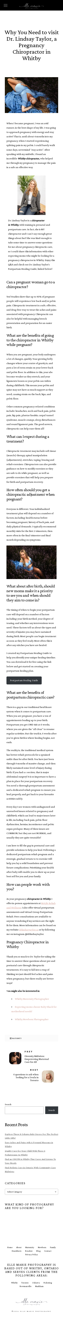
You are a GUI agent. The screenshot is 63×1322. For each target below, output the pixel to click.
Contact (48, 1251)
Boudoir (29, 1251)
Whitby (14, 1282)
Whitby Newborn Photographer (31, 1019)
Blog (38, 1251)
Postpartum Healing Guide (24, 680)
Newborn (42, 1247)
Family (53, 1247)
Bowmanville (26, 1286)
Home (9, 1247)
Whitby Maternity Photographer (32, 998)
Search (8, 1104)
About (19, 1247)
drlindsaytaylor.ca (28, 929)
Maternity (29, 1247)
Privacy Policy (31, 1254)
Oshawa (36, 1282)
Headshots (16, 1251)
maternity (17, 1038)
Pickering (47, 1282)
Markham (39, 1286)
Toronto (25, 1282)
